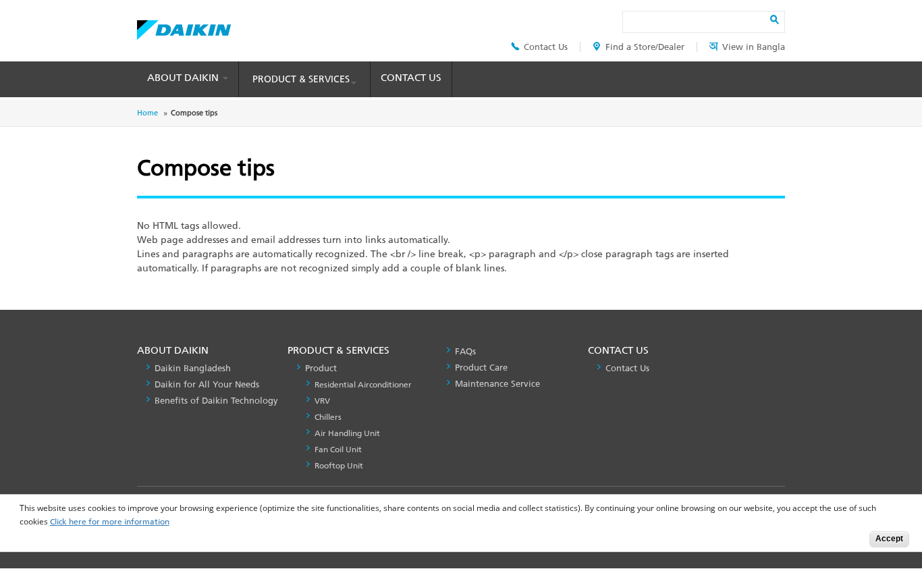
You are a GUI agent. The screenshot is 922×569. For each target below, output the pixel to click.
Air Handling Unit (347, 433)
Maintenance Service (497, 384)
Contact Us (546, 47)
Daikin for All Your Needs (207, 384)
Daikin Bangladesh (193, 368)
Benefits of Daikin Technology (216, 401)
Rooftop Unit (339, 465)
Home (147, 113)
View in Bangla (753, 47)
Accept (889, 538)
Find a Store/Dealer (644, 47)
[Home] (184, 26)
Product (321, 368)
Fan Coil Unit (338, 449)
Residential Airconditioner (363, 384)
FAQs (465, 351)
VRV (322, 401)
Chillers (328, 417)
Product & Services (301, 79)
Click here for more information (109, 522)
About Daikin (184, 78)
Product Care (481, 367)
